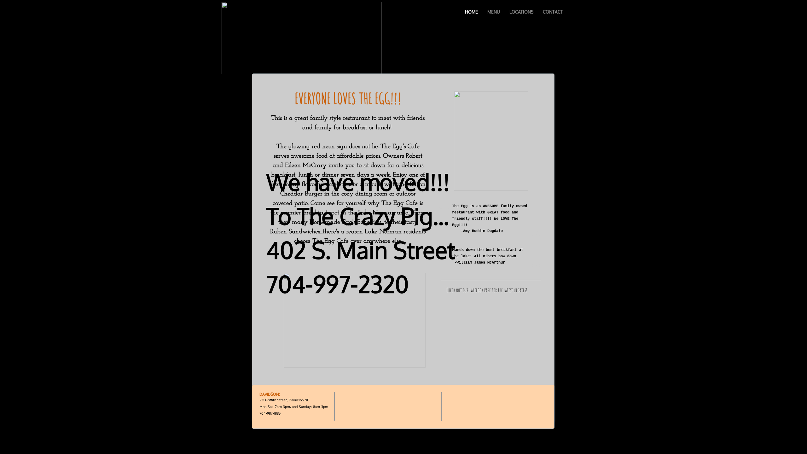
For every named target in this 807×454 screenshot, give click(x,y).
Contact (553, 12)
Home (471, 12)
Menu (493, 12)
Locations (521, 12)
